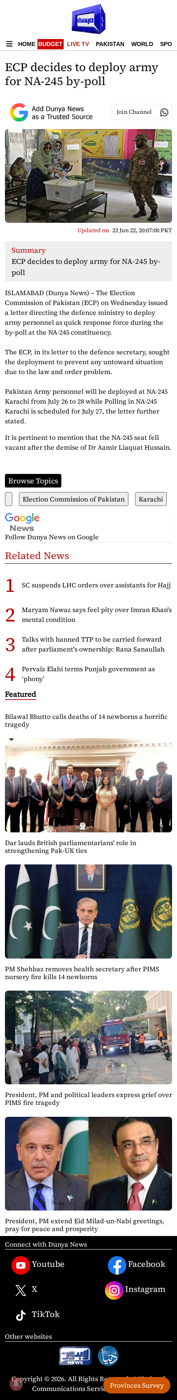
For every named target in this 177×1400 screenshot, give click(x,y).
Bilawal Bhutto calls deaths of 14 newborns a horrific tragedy (86, 720)
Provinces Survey (137, 1385)
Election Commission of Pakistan (74, 499)
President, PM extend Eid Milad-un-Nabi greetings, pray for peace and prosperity (84, 1224)
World (142, 44)
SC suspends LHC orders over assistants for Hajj (96, 584)
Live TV (78, 44)
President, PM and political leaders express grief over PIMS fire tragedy (88, 1098)
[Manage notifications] (16, 1384)
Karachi (151, 499)
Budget (50, 44)
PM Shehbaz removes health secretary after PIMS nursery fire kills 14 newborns (82, 972)
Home (26, 44)
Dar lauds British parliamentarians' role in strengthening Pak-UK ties (70, 846)
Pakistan (110, 44)
